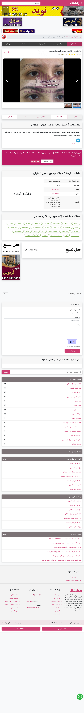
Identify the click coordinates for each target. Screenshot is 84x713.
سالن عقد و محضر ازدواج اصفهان (42, 440)
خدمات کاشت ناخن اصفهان (42, 427)
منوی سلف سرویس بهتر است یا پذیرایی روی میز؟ (67, 543)
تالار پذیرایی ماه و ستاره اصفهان (72, 518)
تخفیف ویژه (42, 44)
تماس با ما (57, 598)
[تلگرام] (78, 140)
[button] (7, 293)
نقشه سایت (56, 614)
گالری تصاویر (40, 117)
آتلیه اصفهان (42, 410)
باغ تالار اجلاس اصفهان (74, 501)
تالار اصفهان (14, 595)
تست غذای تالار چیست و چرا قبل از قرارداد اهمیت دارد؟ (64, 539)
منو (23, 117)
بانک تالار (78, 37)
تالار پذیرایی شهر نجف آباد (73, 522)
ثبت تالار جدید (56, 608)
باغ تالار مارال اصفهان (75, 489)
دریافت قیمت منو (57, 44)
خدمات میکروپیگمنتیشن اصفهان (42, 422)
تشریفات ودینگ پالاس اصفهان (72, 472)
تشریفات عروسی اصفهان (42, 397)
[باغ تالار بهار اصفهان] (42, 11)
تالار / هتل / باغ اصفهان (42, 384)
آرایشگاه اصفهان (42, 414)
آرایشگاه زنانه (69, 37)
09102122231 (29, 602)
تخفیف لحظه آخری (25, 44)
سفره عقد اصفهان (42, 418)
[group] (42, 80)
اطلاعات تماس (74, 44)
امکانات (58, 117)
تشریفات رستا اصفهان (75, 485)
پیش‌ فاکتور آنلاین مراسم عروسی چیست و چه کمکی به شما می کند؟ (61, 560)
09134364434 (56, 194)
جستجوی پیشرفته (74, 577)
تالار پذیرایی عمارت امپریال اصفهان (71, 476)
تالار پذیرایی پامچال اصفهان (73, 514)
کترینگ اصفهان (42, 444)
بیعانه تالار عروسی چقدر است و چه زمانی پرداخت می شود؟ (64, 551)
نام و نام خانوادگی (75, 310)
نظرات (8, 117)
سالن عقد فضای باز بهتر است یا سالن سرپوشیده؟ (67, 556)
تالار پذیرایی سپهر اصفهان (73, 481)
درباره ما (57, 595)
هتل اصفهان (42, 401)
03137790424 (56, 189)
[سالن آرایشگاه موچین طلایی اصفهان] (42, 80)
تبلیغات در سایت (55, 601)
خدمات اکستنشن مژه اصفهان (42, 431)
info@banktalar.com (33, 607)
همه (5, 459)
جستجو (6, 372)
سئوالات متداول (55, 604)
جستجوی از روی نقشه (72, 580)
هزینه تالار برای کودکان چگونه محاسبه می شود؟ (67, 547)
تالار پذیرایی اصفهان (42, 388)
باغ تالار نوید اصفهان (75, 463)
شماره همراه (77, 317)
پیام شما (78, 325)
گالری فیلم (57, 611)
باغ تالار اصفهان (42, 392)
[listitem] (77, 105)
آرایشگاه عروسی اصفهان (11, 604)
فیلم (74, 117)
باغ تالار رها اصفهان (75, 468)
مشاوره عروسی (62, 629)
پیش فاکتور (8, 44)
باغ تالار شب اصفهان (75, 527)
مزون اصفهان (42, 405)
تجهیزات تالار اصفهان (42, 435)
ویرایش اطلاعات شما (74, 144)
